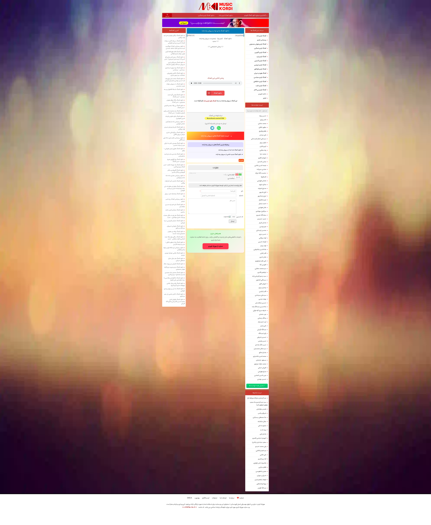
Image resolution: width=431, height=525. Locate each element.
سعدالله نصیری (261, 215)
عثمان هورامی (261, 180)
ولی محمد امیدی (260, 446)
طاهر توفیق (262, 131)
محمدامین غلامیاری (259, 356)
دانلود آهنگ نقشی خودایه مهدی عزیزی (175, 254)
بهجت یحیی (262, 299)
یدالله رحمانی (262, 318)
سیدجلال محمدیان (260, 348)
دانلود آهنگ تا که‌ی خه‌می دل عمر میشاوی (174, 295)
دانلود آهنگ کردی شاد (226, 15)
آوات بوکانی (262, 238)
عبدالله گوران (262, 488)
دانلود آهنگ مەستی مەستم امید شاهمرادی (174, 155)
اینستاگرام (205, 497)
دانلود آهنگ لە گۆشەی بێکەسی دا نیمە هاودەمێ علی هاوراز (174, 279)
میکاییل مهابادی (261, 211)
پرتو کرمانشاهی (261, 483)
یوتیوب (197, 497)
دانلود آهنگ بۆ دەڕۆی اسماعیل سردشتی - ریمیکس (175, 69)
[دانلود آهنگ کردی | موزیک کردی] (215, 6)
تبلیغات (214, 497)
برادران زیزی (262, 287)
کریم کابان (263, 146)
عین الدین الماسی (260, 375)
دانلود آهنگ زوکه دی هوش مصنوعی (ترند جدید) (176, 232)
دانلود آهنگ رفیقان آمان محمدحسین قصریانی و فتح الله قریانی (175, 301)
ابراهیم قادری (261, 272)
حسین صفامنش (260, 303)
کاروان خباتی (262, 367)
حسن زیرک (262, 115)
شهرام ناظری (262, 157)
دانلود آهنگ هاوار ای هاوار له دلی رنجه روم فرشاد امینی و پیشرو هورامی (174, 188)
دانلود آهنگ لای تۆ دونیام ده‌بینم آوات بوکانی (174, 128)
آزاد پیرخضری (262, 459)
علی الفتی (263, 454)
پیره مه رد (263, 429)
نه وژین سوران (261, 475)
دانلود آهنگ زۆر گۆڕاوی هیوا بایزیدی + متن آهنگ (176, 160)
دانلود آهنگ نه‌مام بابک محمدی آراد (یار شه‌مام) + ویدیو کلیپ (175, 273)
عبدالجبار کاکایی (261, 450)
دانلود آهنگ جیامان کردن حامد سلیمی (175, 211)
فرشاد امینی (262, 241)
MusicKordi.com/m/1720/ (215, 147)
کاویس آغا (263, 264)
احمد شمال (262, 203)
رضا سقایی (262, 150)
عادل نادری (262, 257)
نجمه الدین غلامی (260, 165)
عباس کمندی (262, 161)
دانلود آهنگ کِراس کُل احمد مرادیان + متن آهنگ (176, 96)
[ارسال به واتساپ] (219, 157)
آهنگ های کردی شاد (209, 101)
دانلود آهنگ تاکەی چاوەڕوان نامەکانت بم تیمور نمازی (176, 74)
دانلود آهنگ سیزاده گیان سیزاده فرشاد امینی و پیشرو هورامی (175, 42)
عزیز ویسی (262, 226)
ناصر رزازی (263, 119)
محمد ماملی (262, 123)
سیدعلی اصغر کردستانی (258, 138)
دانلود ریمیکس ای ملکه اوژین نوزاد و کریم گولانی (174, 248)
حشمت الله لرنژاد (260, 173)
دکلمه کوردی (262, 94)
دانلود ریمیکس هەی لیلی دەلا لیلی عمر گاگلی (174, 139)
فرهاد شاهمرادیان (260, 479)
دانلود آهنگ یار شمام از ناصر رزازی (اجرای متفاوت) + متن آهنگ (174, 112)
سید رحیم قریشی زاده (259, 276)
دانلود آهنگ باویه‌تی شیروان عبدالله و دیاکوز (176, 227)
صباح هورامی (262, 371)
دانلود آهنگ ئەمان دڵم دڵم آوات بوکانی (175, 182)
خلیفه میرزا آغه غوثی (259, 310)
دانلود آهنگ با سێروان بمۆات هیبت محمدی (175, 85)
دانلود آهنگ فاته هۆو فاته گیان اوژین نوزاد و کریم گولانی (175, 52)
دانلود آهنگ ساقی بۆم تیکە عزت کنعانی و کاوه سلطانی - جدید (175, 238)
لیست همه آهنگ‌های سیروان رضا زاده (215, 164)
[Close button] (255, 513)
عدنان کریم (262, 222)
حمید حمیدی (261, 219)
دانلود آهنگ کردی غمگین (206, 15)
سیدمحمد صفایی (260, 268)
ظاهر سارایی (262, 467)
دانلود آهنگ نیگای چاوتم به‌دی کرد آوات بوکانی (174, 36)
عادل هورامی (262, 207)
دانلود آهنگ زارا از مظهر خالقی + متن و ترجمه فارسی (175, 243)
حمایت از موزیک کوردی (215, 275)
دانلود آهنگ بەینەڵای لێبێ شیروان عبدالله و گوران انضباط (175, 63)
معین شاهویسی (261, 471)
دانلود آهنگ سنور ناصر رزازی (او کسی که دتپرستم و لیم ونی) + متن (174, 58)
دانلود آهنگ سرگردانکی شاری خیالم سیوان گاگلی (175, 133)
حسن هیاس (262, 341)
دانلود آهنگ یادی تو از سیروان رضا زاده (215, 30)
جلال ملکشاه (262, 421)
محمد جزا (263, 154)
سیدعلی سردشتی (260, 295)
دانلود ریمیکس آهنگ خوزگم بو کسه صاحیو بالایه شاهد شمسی (175, 47)
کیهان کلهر (262, 283)
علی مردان (262, 135)
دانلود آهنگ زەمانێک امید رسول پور (175, 195)
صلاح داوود (262, 184)
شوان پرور (263, 142)
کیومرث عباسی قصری (259, 438)
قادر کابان (263, 253)
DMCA (189, 497)
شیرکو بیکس (262, 413)
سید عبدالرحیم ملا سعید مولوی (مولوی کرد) (259, 403)
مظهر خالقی (262, 127)
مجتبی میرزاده (261, 169)
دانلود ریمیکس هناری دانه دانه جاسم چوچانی (175, 176)
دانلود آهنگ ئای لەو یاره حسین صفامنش (175, 205)
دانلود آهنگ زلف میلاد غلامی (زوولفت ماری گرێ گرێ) (176, 284)
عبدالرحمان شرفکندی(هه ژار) (256, 398)
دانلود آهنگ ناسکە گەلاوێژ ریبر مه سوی (174, 90)
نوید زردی (263, 245)
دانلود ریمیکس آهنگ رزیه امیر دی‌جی (175, 200)
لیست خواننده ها (257, 105)
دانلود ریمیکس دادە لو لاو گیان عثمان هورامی (175, 122)
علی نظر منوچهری (260, 261)
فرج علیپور (262, 192)
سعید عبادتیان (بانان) (259, 442)
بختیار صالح (262, 352)
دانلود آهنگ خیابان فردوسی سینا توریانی (174, 221)
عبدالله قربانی (261, 329)
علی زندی (263, 325)
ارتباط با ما (223, 497)
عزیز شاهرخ (262, 199)
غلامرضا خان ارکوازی (259, 463)
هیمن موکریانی (261, 409)
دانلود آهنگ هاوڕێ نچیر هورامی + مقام (174, 149)
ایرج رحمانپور (262, 196)
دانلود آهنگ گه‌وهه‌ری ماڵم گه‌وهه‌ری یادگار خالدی (176, 171)
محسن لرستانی (261, 230)
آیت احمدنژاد (262, 322)
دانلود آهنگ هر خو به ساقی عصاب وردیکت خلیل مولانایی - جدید (174, 216)
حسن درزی (262, 234)
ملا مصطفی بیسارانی (259, 417)
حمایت (240, 497)
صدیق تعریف (262, 188)
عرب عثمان (262, 314)
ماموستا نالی (262, 425)
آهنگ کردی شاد (239, 35)
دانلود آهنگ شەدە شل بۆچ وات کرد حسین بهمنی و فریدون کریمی (175, 79)
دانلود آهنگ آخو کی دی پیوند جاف (174, 264)
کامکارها (263, 177)
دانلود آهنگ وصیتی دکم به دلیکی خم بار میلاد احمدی (174, 144)
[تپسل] (176, 513)
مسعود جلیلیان (261, 360)
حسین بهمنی (261, 379)
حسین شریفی (261, 337)
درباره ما (231, 497)
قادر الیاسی (262, 291)
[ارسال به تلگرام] (212, 157)
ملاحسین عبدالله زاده (259, 306)
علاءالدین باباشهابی (260, 249)
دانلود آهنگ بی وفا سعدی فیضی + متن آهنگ (174, 106)
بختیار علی (263, 434)
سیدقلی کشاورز (261, 280)
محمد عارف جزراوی (260, 364)
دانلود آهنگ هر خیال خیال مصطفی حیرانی (176, 259)
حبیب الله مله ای (260, 344)
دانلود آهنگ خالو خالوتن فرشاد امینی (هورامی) (175, 117)
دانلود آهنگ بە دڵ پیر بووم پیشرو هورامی (174, 289)
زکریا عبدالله (262, 333)
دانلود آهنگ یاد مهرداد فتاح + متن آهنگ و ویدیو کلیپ (174, 166)
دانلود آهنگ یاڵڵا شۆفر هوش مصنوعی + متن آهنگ (176, 101)
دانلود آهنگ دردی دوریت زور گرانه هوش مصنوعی (174, 268)
